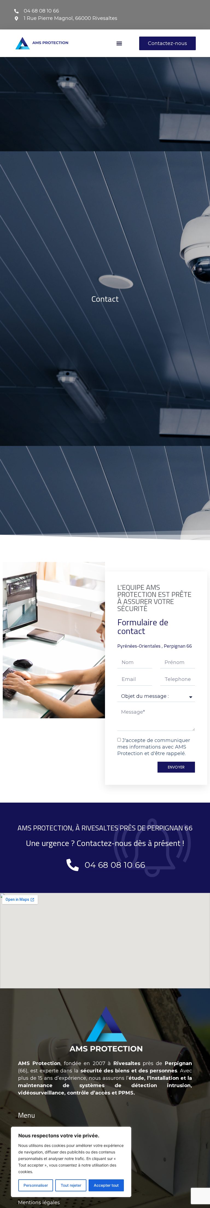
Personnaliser (36, 1185)
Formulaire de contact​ (142, 626)
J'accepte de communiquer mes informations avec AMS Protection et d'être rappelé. (153, 747)
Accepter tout (106, 1185)
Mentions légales (39, 1203)
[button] (119, 43)
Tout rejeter (71, 1185)
